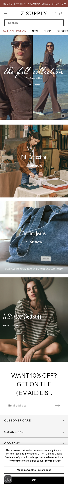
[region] (34, 466)
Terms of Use (53, 460)
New (35, 31)
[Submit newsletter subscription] (56, 405)
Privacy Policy (16, 460)
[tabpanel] (34, 78)
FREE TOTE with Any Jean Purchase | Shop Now (34, 3)
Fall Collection (14, 31)
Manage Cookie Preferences (34, 469)
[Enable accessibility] (8, 479)
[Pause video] (63, 116)
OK (34, 480)
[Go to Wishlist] (54, 13)
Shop (47, 31)
